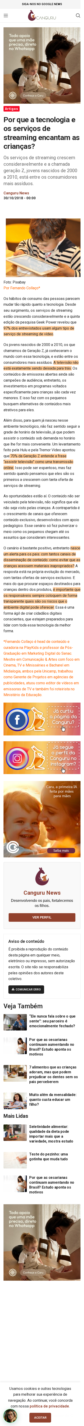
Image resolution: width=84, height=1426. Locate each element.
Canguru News (42, 893)
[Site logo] (42, 15)
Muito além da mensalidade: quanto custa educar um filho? (52, 1100)
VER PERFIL (42, 917)
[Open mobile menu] (5, 15)
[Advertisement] (42, 1329)
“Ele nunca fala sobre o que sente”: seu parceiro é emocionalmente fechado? (52, 1021)
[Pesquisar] (78, 15)
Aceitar (40, 1417)
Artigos (11, 109)
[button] (10, 1416)
